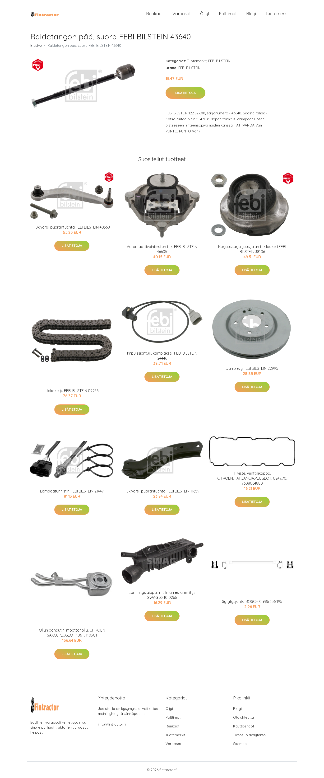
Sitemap (240, 743)
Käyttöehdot (243, 726)
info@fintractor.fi (112, 724)
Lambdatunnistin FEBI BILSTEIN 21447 (72, 491)
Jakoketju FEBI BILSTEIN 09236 (72, 390)
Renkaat (154, 13)
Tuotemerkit (277, 13)
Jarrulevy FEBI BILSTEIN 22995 (252, 368)
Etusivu (36, 45)
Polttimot (228, 13)
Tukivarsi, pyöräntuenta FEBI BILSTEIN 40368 (72, 227)
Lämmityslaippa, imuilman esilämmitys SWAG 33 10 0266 (162, 595)
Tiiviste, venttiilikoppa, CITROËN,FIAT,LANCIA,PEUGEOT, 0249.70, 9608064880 (252, 478)
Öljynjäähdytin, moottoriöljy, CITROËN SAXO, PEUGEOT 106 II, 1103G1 (72, 632)
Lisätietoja (185, 93)
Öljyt (204, 13)
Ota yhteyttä (243, 717)
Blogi (251, 13)
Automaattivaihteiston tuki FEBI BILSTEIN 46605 (162, 249)
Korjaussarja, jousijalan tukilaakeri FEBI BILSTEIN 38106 (252, 249)
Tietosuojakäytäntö (249, 735)
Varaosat (181, 13)
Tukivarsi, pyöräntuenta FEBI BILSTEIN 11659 (162, 491)
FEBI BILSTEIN (219, 61)
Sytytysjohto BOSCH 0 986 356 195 (252, 601)
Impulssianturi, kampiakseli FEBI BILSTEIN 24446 (162, 356)
